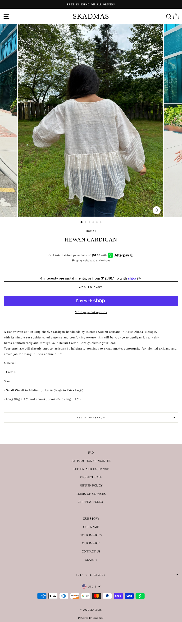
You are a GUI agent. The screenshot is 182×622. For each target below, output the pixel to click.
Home (90, 230)
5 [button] (97, 222)
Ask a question (91, 417)
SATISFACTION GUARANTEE (91, 461)
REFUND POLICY (91, 485)
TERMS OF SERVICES (91, 493)
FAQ (91, 452)
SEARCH (91, 559)
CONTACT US (91, 551)
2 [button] (86, 222)
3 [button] (90, 222)
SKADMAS (91, 16)
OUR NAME (91, 527)
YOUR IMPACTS (91, 535)
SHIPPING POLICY (90, 502)
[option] (91, 4)
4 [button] (93, 222)
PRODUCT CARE (91, 477)
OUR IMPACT (91, 543)
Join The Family (91, 575)
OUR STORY (91, 518)
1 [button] (82, 222)
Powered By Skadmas (91, 617)
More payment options (91, 312)
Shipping (77, 260)
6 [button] (101, 222)
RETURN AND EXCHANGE (91, 469)
